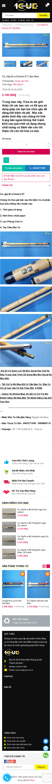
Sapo (32, 780)
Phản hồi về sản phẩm (12, 89)
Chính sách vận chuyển (16, 741)
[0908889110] (46, 755)
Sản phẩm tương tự (15, 566)
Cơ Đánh (5, 20)
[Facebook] (46, 741)
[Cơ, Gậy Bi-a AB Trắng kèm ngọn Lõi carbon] (9, 527)
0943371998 (21, 667)
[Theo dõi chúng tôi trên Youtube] (10, 761)
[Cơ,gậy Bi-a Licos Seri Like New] (13, 584)
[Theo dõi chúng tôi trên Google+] (14, 761)
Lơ (32, 20)
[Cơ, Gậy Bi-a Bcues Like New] (38, 584)
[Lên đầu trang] (46, 760)
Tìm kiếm (43, 15)
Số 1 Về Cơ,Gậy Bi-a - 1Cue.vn (27, 429)
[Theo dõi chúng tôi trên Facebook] (6, 761)
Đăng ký (41, 767)
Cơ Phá (14, 20)
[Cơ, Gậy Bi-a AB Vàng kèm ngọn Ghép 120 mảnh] (9, 554)
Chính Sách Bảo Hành (16, 748)
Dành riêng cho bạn (15, 503)
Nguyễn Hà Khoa (40, 417)
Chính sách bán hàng (15, 738)
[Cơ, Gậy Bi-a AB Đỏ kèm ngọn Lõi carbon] (9, 513)
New (28, 20)
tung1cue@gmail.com (24, 670)
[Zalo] (46, 748)
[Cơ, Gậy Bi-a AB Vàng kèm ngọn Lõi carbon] (9, 540)
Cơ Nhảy (21, 20)
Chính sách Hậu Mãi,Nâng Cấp (19, 744)
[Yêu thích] (6, 160)
